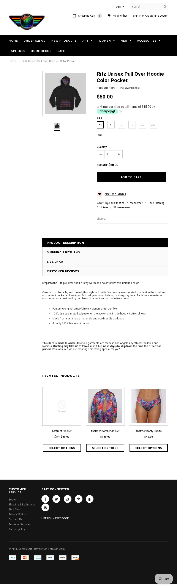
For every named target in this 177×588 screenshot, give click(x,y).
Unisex (104, 207)
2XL (153, 124)
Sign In (137, 15)
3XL (100, 135)
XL (142, 124)
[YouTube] (45, 507)
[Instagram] (67, 499)
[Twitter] (56, 499)
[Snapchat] (89, 499)
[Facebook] (45, 499)
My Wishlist (120, 15)
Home (12, 61)
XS (100, 124)
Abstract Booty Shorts (149, 431)
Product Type (106, 88)
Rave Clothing (156, 203)
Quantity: (102, 147)
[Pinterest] (78, 499)
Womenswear (122, 207)
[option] (65, 93)
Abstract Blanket (62, 431)
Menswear (136, 203)
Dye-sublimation (115, 203)
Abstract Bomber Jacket (105, 431)
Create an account (156, 15)
